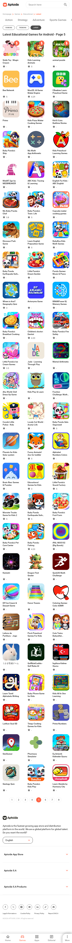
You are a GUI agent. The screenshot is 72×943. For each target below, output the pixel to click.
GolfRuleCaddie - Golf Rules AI (35, 664)
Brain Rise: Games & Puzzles (11, 483)
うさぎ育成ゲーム (11, 663)
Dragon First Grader (33, 574)
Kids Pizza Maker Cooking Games (35, 121)
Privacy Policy (39, 913)
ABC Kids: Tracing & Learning (36, 182)
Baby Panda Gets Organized (60, 423)
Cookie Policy (25, 913)
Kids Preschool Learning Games (60, 151)
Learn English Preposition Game (36, 242)
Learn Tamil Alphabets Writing (11, 694)
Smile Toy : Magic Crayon (10, 61)
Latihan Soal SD (10, 724)
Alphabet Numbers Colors (60, 453)
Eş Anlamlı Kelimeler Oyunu (60, 755)
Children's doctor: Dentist (35, 332)
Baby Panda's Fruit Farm (59, 513)
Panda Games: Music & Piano (59, 272)
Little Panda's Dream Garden (34, 272)
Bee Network (8, 90)
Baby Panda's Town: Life (34, 212)
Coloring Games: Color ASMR (60, 604)
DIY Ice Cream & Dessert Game (10, 604)
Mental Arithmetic (61, 362)
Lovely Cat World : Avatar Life (36, 423)
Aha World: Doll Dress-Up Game (10, 393)
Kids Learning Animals (34, 61)
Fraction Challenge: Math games (60, 393)
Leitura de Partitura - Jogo (10, 634)
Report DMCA (53, 913)
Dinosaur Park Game (9, 242)
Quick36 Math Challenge (59, 574)
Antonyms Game (35, 301)
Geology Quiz (9, 784)
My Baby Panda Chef (10, 212)
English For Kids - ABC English (60, 182)
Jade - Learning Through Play (35, 363)
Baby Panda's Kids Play (34, 785)
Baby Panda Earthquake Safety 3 (11, 272)
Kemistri (6, 573)
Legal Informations (9, 913)
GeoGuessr (7, 754)
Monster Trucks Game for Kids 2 (10, 513)
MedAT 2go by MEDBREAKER (9, 182)
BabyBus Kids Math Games (59, 242)
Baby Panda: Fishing (33, 544)
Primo (5, 120)
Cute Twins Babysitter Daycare (58, 634)
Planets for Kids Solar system (10, 453)
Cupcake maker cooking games (59, 212)
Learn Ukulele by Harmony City (60, 785)
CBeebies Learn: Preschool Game (60, 91)
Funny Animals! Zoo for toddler (35, 453)
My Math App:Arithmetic (34, 151)
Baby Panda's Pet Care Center (11, 544)
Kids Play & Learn (36, 392)
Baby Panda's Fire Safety (61, 332)
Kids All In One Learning (59, 694)
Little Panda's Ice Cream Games (10, 363)
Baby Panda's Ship (9, 151)
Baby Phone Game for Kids (36, 694)
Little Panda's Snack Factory (59, 483)
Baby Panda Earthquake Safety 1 (36, 514)
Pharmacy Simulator (32, 755)
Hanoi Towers (34, 603)
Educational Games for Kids (34, 483)
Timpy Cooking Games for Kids (34, 725)
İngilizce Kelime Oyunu (59, 664)
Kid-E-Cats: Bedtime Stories (60, 121)
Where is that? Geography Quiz (10, 302)
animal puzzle (59, 60)
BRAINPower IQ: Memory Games (60, 302)
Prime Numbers (59, 724)
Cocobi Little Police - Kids (8, 423)
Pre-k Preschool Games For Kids (35, 634)
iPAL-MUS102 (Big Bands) (59, 544)
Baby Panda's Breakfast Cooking (11, 332)
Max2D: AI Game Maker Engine (35, 91)
